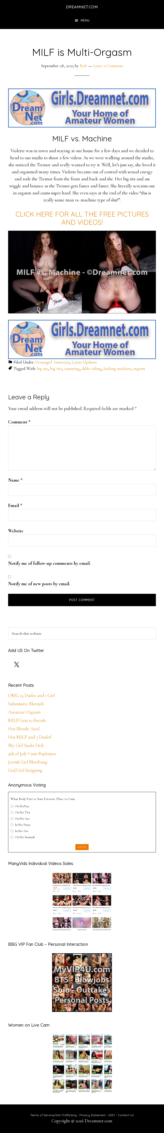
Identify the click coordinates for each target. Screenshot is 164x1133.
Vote (82, 847)
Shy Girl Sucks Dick (26, 745)
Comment (19, 422)
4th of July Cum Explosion (32, 753)
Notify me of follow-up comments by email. (49, 563)
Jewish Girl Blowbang (27, 762)
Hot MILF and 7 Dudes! (29, 737)
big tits (56, 368)
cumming (72, 368)
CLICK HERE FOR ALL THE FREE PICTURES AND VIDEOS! (82, 218)
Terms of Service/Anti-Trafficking (54, 1115)
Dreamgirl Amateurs (52, 362)
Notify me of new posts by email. (39, 584)
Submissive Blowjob (26, 704)
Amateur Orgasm (24, 712)
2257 (111, 1115)
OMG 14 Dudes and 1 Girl (31, 695)
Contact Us (126, 1115)
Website (15, 531)
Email (15, 505)
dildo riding (91, 368)
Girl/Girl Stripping (25, 770)
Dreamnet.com (82, 6)
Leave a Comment (108, 65)
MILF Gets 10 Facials (27, 720)
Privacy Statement (92, 1115)
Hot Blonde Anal (24, 729)
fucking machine (117, 368)
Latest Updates (84, 362)
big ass (42, 368)
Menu (85, 20)
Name (15, 480)
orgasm (139, 368)
